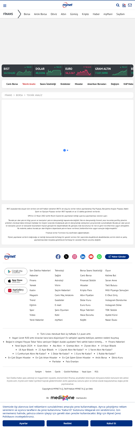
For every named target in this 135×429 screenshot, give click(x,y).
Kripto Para (86, 290)
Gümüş (74, 14)
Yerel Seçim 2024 (23, 345)
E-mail (58, 305)
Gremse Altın (73, 345)
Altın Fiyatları (87, 295)
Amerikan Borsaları (96, 83)
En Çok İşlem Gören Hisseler (76, 357)
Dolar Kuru (85, 300)
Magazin (34, 295)
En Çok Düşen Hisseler (19, 357)
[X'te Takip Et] (66, 256)
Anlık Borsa (40, 14)
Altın (63, 14)
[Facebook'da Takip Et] (58, 256)
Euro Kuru (85, 305)
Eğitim (33, 305)
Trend (32, 300)
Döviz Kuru (117, 357)
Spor (32, 309)
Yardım (48, 371)
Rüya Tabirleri (87, 309)
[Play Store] (15, 271)
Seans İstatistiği (48, 83)
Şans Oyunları (62, 309)
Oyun (108, 270)
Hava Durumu (87, 314)
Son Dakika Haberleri (40, 270)
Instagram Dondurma (116, 300)
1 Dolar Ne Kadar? (60, 353)
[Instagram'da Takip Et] (74, 256)
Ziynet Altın (90, 345)
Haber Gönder (119, 256)
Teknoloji (59, 270)
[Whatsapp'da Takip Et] (99, 256)
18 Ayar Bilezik (26, 349)
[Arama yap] (118, 5)
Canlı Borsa (12, 83)
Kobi (57, 314)
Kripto (85, 14)
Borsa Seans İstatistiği (91, 270)
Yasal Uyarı (86, 371)
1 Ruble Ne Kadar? (106, 353)
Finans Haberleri (116, 341)
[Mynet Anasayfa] (67, 4)
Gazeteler (59, 300)
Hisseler (79, 83)
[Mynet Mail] (130, 5)
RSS (96, 371)
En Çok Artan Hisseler (46, 357)
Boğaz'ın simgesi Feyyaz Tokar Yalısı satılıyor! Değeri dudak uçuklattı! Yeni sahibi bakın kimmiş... (55, 341)
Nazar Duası (111, 319)
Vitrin (57, 285)
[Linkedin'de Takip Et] (82, 256)
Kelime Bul (110, 275)
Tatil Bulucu (111, 285)
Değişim (115, 83)
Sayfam (120, 14)
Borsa (27, 14)
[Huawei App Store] (15, 290)
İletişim (38, 371)
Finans (33, 280)
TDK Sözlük (111, 309)
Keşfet (83, 319)
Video (32, 314)
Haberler (34, 275)
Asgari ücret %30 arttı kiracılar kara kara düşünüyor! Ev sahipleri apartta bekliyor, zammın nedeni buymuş (65, 337)
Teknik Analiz (28, 83)
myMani (108, 14)
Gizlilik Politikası (71, 371)
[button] (4, 5)
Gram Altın (42, 345)
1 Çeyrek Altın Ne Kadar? (70, 349)
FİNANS (8, 14)
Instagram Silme (113, 305)
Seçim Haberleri (62, 290)
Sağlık (58, 275)
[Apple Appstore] (15, 281)
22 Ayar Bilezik (46, 349)
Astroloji (59, 280)
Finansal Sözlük (88, 280)
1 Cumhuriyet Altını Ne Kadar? (30, 353)
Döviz (54, 14)
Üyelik (57, 371)
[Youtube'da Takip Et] (91, 256)
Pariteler (56, 361)
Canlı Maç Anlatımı (64, 295)
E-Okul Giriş (111, 295)
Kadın (33, 290)
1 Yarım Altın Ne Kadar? (100, 349)
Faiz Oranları (72, 361)
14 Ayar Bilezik (108, 345)
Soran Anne (111, 280)
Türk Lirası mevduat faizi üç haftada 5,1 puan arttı (65, 333)
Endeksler (65, 83)
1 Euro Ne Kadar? (83, 353)
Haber (96, 14)
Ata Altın (57, 345)
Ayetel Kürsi (111, 314)
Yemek (33, 285)
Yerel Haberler (37, 319)
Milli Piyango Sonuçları (117, 290)
